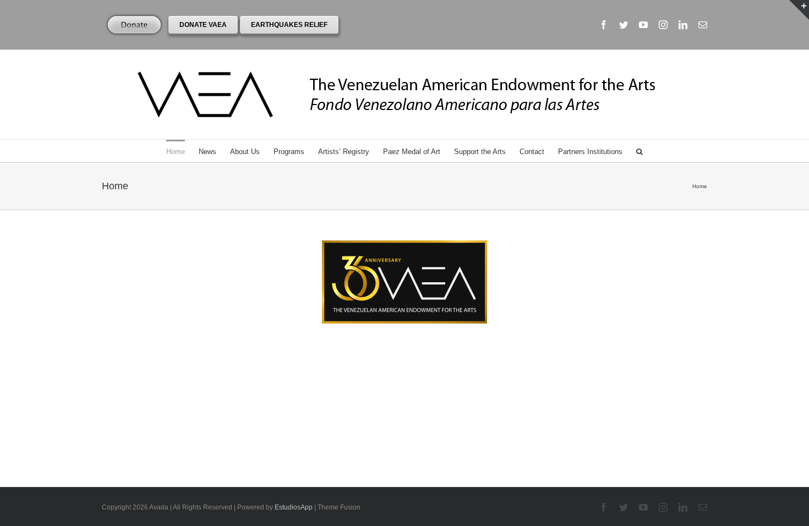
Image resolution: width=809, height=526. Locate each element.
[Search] (639, 151)
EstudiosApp (294, 507)
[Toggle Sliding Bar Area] (799, 10)
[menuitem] (182, 151)
